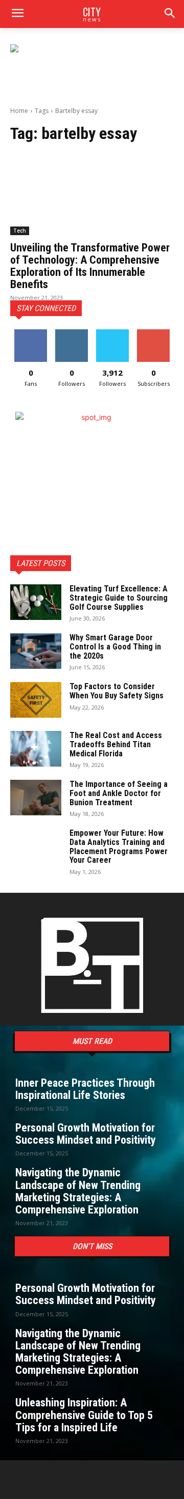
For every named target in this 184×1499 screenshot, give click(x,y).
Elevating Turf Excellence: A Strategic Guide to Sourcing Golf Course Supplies (119, 597)
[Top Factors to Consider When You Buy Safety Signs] (35, 700)
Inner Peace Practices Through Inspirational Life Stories (85, 1089)
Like (31, 333)
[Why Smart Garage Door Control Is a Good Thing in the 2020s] (35, 651)
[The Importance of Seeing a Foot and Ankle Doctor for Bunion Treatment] (35, 797)
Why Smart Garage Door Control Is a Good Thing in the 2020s (115, 646)
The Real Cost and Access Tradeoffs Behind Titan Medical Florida (116, 744)
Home (19, 110)
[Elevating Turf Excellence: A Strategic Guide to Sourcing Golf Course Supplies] (35, 602)
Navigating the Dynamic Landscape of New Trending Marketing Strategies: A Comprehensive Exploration (78, 1191)
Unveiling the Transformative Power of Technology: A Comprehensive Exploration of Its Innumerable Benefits (90, 266)
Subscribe (153, 333)
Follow (72, 333)
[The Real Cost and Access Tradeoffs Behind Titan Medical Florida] (35, 749)
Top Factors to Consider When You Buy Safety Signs (117, 691)
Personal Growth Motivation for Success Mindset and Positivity (85, 1133)
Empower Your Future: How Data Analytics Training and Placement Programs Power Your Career (119, 846)
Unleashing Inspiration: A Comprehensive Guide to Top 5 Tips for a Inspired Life (84, 1414)
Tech (19, 230)
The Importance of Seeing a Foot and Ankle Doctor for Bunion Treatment (119, 793)
